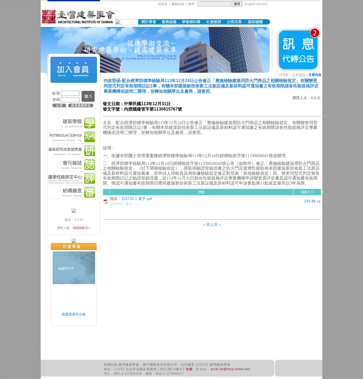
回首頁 (162, 4)
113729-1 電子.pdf (136, 199)
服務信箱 (177, 4)
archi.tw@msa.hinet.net (230, 369)
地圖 (189, 369)
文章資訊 (298, 75)
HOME (284, 75)
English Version (255, 4)
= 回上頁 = (212, 224)
